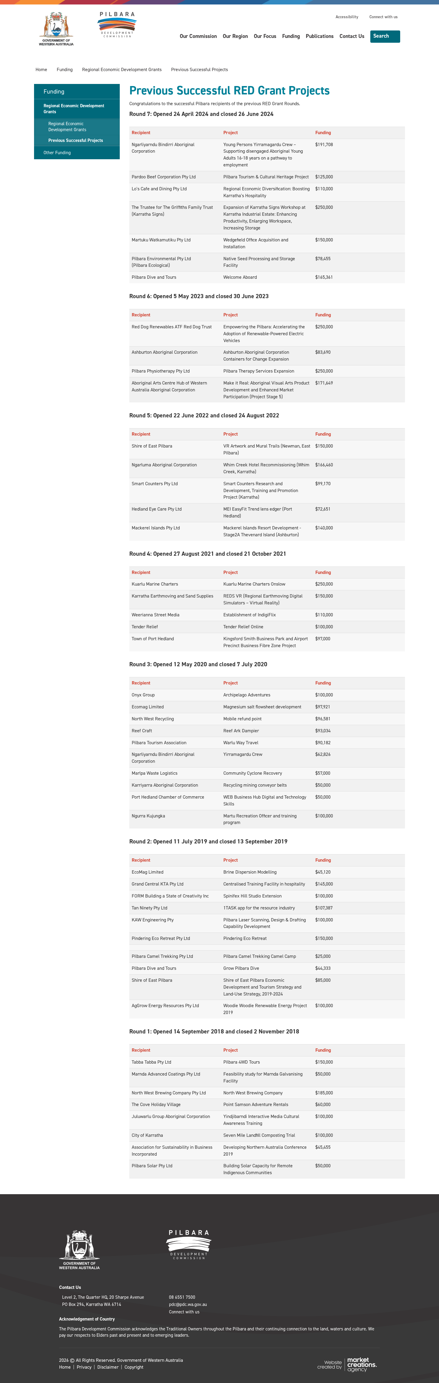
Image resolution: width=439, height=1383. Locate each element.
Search (381, 35)
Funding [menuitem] (54, 91)
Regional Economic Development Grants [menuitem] (74, 109)
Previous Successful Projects (199, 69)
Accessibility (347, 17)
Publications (320, 36)
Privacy (84, 1367)
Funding (291, 36)
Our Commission (198, 36)
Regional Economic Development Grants (122, 69)
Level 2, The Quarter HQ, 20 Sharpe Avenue (103, 1297)
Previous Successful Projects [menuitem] (75, 140)
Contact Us (352, 36)
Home (41, 69)
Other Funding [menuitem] (57, 153)
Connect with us (383, 17)
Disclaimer (108, 1367)
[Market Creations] (348, 1364)
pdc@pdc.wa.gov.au (188, 1304)
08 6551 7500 (182, 1297)
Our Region (235, 36)
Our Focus (265, 36)
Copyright (134, 1367)
